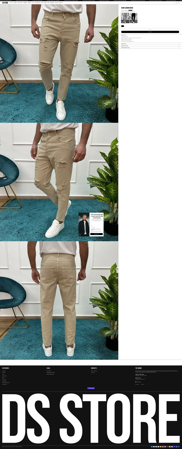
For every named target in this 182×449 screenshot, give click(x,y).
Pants (3, 377)
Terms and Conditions (50, 374)
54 (126, 26)
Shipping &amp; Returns (51, 372)
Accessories (4, 384)
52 (123, 26)
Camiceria (4, 370)
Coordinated (4, 375)
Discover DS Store (94, 370)
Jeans (3, 374)
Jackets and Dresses (5, 382)
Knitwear (3, 372)
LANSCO (21, 446)
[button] (175, 2)
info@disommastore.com (140, 379)
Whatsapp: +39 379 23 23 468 (140, 375)
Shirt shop (4, 379)
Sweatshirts (4, 380)
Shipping (127, 11)
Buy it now (150, 31)
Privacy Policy (49, 370)
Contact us (93, 372)
